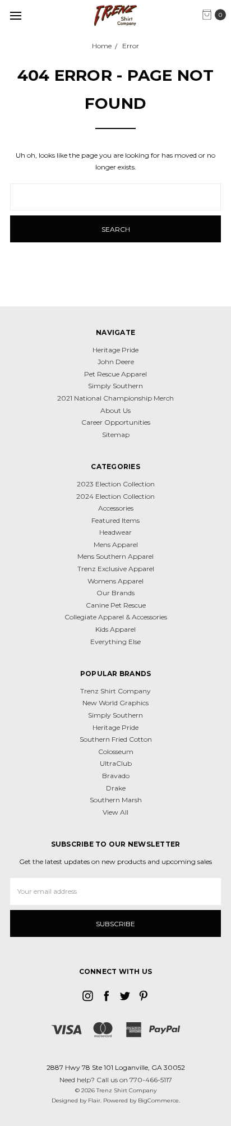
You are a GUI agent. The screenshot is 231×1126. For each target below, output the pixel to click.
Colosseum (115, 751)
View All (115, 812)
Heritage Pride (115, 350)
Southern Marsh (116, 800)
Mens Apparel (116, 544)
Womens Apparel (115, 581)
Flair (94, 1100)
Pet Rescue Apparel (115, 374)
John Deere (116, 361)
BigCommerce (158, 1100)
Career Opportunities (115, 422)
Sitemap (116, 434)
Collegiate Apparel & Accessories (115, 617)
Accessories (115, 508)
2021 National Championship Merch (115, 398)
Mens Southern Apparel (115, 556)
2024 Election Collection (115, 496)
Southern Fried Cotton (116, 739)
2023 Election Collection (116, 484)
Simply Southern (115, 386)
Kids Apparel (115, 629)
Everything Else (115, 641)
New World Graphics (115, 702)
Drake (116, 788)
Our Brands (115, 593)
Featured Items (115, 520)
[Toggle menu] (15, 15)
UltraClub (116, 763)
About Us (115, 410)
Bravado (116, 775)
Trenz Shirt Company (115, 691)
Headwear (115, 532)
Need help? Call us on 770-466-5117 (115, 1080)
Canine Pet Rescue (116, 605)
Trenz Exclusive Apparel (115, 568)
